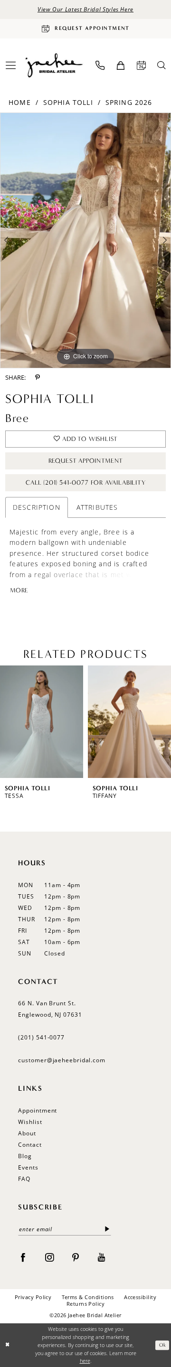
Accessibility (140, 1297)
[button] (120, 65)
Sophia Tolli (68, 102)
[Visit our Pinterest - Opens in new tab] (75, 1257)
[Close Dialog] (8, 1345)
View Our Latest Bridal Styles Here (85, 9)
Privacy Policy (33, 1297)
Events (28, 1167)
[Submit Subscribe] (107, 1229)
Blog (25, 1156)
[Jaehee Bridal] (53, 65)
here (85, 1361)
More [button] (19, 590)
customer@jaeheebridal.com (61, 1060)
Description (36, 507)
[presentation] (41, 721)
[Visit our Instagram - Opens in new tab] (49, 1257)
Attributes (97, 507)
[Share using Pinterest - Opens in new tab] (37, 377)
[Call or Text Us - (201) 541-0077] (99, 65)
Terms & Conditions (88, 1297)
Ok (162, 1345)
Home (20, 102)
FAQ (24, 1178)
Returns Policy (85, 1304)
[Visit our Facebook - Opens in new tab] (23, 1257)
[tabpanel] (85, 240)
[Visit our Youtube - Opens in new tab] (101, 1257)
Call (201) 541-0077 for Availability (86, 483)
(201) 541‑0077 (41, 1037)
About (27, 1133)
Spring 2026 (128, 102)
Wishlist (30, 1121)
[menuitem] (99, 65)
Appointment (37, 1110)
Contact (29, 1144)
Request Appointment (86, 461)
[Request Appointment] (141, 65)
